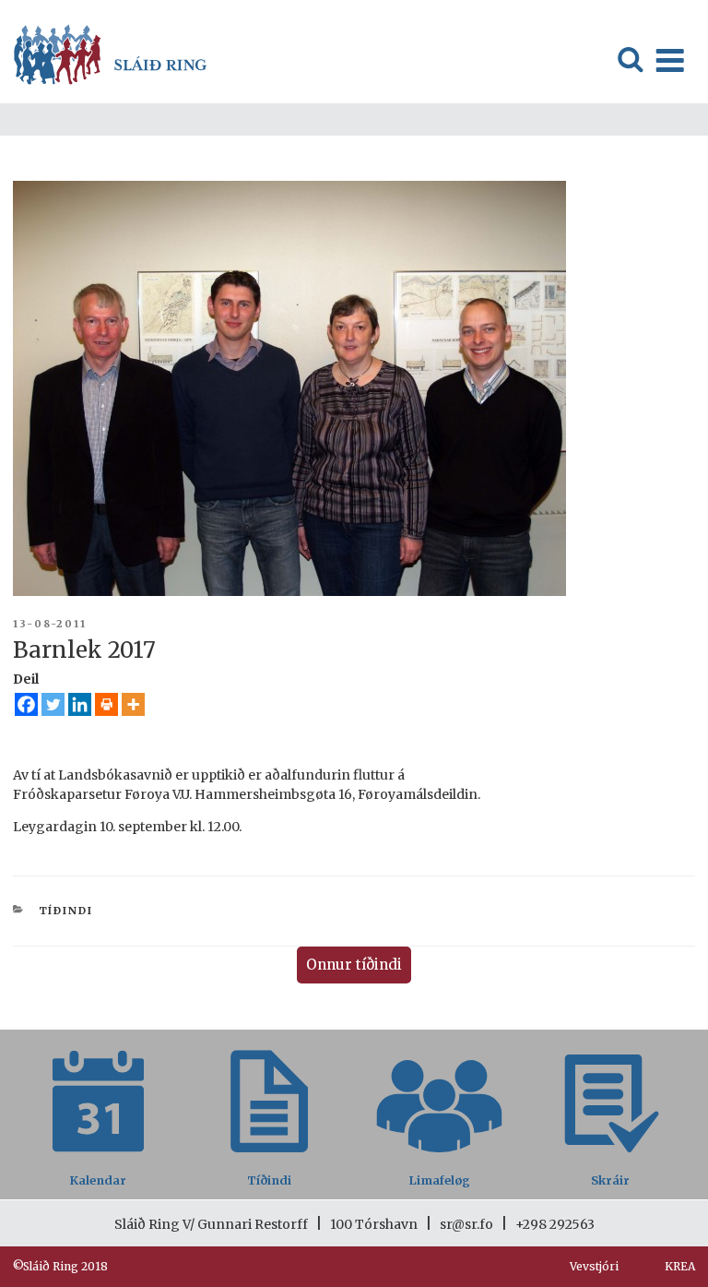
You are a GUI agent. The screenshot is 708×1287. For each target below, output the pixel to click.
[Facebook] (26, 704)
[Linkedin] (79, 704)
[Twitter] (53, 704)
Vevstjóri (594, 1266)
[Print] (106, 704)
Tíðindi (66, 910)
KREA (680, 1266)
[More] (133, 704)
